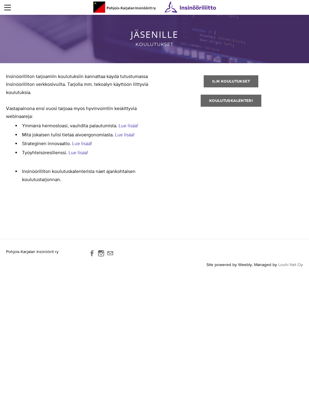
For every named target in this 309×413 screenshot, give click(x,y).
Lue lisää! (128, 125)
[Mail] (110, 253)
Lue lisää (81, 143)
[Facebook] (92, 253)
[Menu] (7, 7)
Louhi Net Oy (290, 264)
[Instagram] (101, 253)
